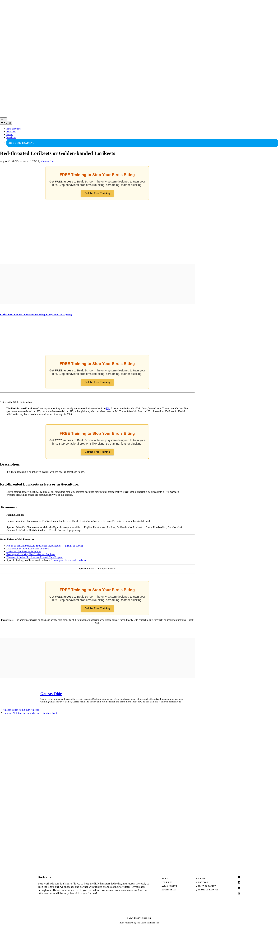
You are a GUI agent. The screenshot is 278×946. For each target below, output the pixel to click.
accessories (169, 890)
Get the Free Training (97, 193)
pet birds (167, 882)
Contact (203, 882)
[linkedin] (239, 893)
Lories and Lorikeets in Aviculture (23, 551)
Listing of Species (74, 545)
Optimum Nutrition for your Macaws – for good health (30, 713)
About (201, 878)
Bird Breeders (13, 128)
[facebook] (239, 888)
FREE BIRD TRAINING (21, 142)
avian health (169, 886)
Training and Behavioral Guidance (68, 560)
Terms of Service (208, 890)
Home (165, 878)
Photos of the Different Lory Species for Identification (33, 545)
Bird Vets (11, 131)
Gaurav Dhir (51, 694)
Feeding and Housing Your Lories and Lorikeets (30, 554)
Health (9, 134)
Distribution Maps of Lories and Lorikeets (27, 548)
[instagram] (239, 877)
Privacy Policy (207, 886)
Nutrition (11, 137)
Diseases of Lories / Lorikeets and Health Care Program (34, 557)
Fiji (108, 408)
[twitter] (239, 882)
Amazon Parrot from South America (21, 709)
